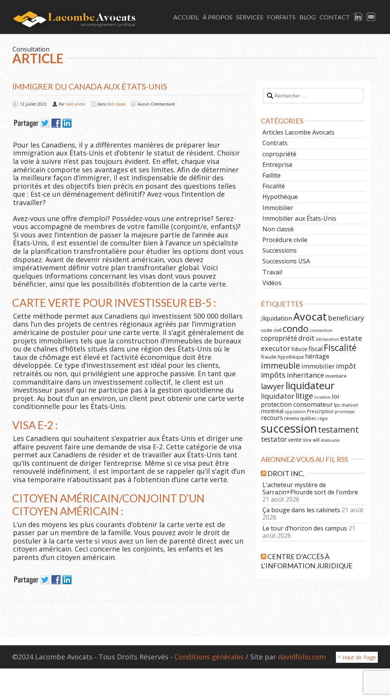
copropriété (279, 154)
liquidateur (310, 385)
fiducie (299, 349)
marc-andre (75, 104)
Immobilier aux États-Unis (299, 218)
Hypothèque (280, 196)
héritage (317, 356)
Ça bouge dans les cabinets (301, 510)
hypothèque (291, 357)
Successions (279, 250)
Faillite (271, 175)
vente (295, 439)
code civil (271, 330)
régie (323, 418)
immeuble (280, 365)
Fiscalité (273, 186)
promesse (345, 411)
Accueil (186, 17)
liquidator (277, 396)
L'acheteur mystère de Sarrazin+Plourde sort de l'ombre (310, 488)
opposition (295, 411)
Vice (307, 440)
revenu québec (300, 418)
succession (289, 428)
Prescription (320, 411)
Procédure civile (284, 240)
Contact (335, 17)
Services (249, 17)
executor (275, 348)
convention (321, 330)
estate (351, 338)
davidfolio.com (302, 656)
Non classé (116, 104)
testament (338, 429)
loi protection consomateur (300, 400)
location (322, 397)
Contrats (275, 143)
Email (371, 17)
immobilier (318, 366)
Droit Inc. (285, 473)
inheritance (305, 375)
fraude (269, 356)
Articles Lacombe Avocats (298, 132)
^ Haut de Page (357, 657)
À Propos (217, 17)
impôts (273, 375)
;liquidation (276, 318)
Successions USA (286, 261)
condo (295, 328)
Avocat (310, 316)
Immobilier (277, 208)
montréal (272, 411)
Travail (272, 272)
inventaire (336, 376)
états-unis (330, 440)
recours (272, 418)
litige (304, 396)
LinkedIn (358, 17)
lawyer (273, 386)
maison (350, 405)
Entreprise (277, 164)
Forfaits (281, 17)
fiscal (315, 349)
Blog (307, 17)
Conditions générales (209, 656)
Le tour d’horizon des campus (304, 528)
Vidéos (271, 283)
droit (306, 338)
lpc (337, 404)
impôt (346, 365)
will (316, 440)
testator (274, 439)
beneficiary (346, 317)
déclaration (327, 339)
